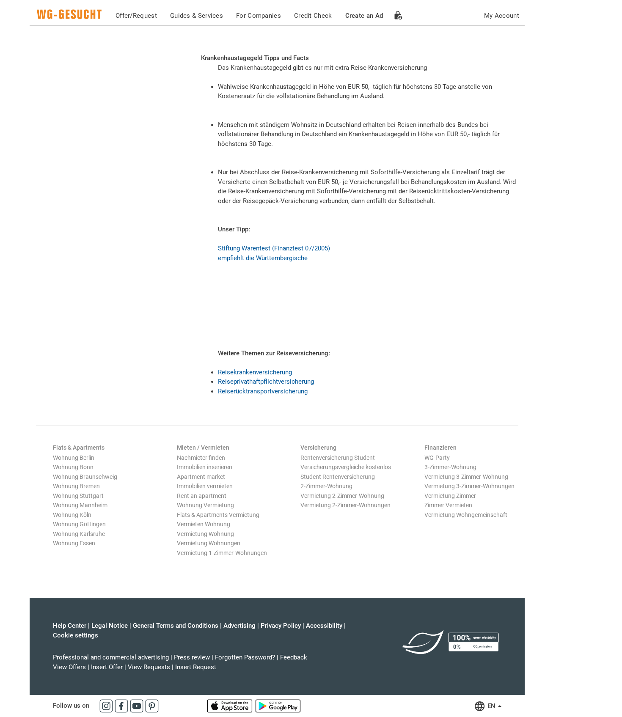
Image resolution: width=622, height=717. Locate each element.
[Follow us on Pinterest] (152, 705)
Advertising (239, 625)
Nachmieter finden (201, 457)
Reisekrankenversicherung (255, 372)
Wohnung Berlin (73, 457)
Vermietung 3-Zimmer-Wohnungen (469, 486)
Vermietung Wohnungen (208, 543)
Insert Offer (107, 667)
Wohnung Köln (72, 514)
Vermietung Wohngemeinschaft (465, 514)
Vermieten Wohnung (203, 524)
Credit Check (313, 15)
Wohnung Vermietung (205, 505)
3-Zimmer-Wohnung (450, 467)
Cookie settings (75, 635)
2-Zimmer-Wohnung (326, 486)
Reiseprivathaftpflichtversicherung (266, 381)
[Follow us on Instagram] (107, 705)
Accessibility (324, 625)
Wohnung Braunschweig (85, 476)
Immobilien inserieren (204, 467)
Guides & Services (196, 15)
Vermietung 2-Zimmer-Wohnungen (345, 505)
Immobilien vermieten (205, 486)
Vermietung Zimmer (450, 495)
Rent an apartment (201, 495)
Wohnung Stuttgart (78, 495)
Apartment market (201, 476)
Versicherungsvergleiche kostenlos (345, 467)
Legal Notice (109, 625)
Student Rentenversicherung (337, 476)
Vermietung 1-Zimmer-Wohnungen (222, 552)
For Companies (258, 15)
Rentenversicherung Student (337, 457)
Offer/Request (136, 15)
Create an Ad (364, 15)
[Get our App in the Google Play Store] (278, 705)
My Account (501, 15)
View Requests (149, 667)
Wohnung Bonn (73, 467)
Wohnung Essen (74, 543)
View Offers (69, 667)
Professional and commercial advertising (111, 657)
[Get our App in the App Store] (230, 705)
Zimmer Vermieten (448, 505)
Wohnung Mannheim (80, 505)
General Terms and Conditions (175, 625)
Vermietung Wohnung (205, 533)
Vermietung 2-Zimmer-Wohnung (342, 495)
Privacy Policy (281, 625)
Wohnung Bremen (76, 486)
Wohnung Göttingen (79, 524)
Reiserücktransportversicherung (263, 391)
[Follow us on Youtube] (137, 705)
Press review (192, 657)
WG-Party (437, 457)
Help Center (69, 625)
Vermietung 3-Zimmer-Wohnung (466, 476)
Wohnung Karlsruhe (79, 533)
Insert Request (195, 667)
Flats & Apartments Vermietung (218, 514)
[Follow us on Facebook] (122, 705)
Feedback (293, 657)
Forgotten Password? (245, 657)
